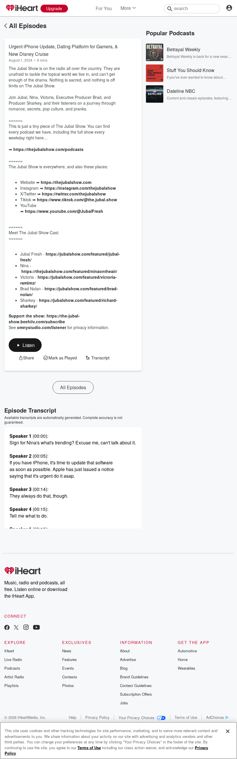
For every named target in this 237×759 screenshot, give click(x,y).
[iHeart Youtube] (36, 628)
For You (104, 8)
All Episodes (28, 25)
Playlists (11, 685)
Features (69, 659)
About (125, 650)
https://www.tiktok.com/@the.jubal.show (77, 199)
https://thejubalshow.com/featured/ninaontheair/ (69, 271)
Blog (123, 668)
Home (183, 659)
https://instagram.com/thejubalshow (80, 188)
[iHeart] (21, 8)
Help (72, 717)
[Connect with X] (16, 628)
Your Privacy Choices (136, 717)
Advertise (128, 659)
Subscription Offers (136, 694)
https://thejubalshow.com (66, 182)
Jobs (124, 703)
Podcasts (12, 668)
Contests (69, 676)
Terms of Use (186, 717)
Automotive (187, 650)
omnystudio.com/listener (41, 327)
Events (68, 668)
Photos (68, 685)
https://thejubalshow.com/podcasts (48, 149)
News (66, 650)
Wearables (186, 668)
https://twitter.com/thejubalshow (74, 194)
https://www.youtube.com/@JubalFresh (64, 211)
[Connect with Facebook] (7, 628)
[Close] (227, 731)
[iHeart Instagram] (26, 628)
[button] (25, 345)
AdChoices (215, 717)
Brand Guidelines (134, 676)
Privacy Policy (97, 717)
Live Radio (13, 659)
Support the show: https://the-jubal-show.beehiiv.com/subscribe (44, 318)
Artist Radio (14, 676)
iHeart (9, 650)
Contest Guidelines (136, 685)
